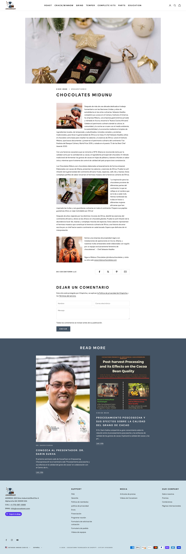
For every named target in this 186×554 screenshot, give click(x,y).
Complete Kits (107, 5)
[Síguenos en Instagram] (12, 540)
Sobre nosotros (168, 494)
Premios (165, 498)
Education (134, 5)
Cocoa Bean (102, 413)
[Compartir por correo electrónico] (125, 271)
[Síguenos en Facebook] (6, 540)
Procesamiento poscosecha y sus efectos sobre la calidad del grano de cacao (121, 421)
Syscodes (109, 547)
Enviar (63, 329)
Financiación (76, 514)
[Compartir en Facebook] (99, 271)
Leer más (39, 472)
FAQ (72, 494)
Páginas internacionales (171, 506)
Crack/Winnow (64, 5)
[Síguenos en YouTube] (17, 540)
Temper (90, 5)
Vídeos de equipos (78, 532)
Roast (48, 5)
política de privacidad (80, 506)
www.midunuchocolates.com (105, 260)
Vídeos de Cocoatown (128, 498)
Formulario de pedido (79, 528)
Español (36, 547)
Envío (73, 510)
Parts (122, 5)
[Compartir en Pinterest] (116, 271)
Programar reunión (78, 518)
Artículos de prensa (128, 494)
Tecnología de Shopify (87, 547)
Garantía (74, 498)
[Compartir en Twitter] (108, 271)
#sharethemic (79, 89)
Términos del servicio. (67, 296)
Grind (79, 5)
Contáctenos (167, 502)
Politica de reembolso (79, 502)
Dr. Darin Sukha (44, 445)
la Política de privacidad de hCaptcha (112, 293)
